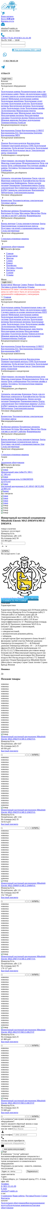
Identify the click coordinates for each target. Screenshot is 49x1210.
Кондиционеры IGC (10, 133)
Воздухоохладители (17, 143)
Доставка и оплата (9, 287)
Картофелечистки (31, 180)
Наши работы (19, 1196)
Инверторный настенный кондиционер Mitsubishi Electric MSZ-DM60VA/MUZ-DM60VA (23, 884)
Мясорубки (35, 213)
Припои (4, 143)
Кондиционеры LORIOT (33, 130)
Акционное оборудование (12, 246)
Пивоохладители (36, 118)
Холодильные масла (22, 150)
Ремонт (9, 263)
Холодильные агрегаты (19, 103)
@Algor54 (5, 73)
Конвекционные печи (35, 161)
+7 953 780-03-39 (10, 61)
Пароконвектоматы (29, 185)
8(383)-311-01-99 (23, 38)
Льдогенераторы (8, 110)
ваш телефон (6, 1135)
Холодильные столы (16, 108)
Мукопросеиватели (30, 163)
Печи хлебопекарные (17, 165)
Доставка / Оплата (14, 268)
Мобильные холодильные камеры (24, 99)
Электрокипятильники (24, 192)
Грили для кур (38, 178)
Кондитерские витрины (20, 106)
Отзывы (9, 275)
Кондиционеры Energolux (30, 133)
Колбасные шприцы (10, 211)
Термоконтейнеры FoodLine (13, 122)
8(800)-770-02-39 (8, 38)
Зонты (42, 223)
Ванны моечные (8, 223)
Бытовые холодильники (29, 120)
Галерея (9, 272)
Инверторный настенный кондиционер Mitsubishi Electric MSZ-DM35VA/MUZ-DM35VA (23, 811)
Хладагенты (29, 148)
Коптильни (6, 213)
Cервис (9, 260)
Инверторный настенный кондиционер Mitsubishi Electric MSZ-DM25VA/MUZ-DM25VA (23, 737)
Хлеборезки (6, 170)
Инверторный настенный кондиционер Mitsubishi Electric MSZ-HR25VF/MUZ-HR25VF (23, 1031)
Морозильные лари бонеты (31, 113)
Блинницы (26, 178)
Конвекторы (6, 200)
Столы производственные (27, 223)
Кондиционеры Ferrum (11, 130)
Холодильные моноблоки (12, 101)
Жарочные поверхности (11, 180)
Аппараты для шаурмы (11, 178)
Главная (9, 253)
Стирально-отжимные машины (15, 238)
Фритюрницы (37, 190)
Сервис (24, 284)
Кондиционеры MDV (10, 135)
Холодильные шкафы (35, 108)
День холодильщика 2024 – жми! (27, 50)
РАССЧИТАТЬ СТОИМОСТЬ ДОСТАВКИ (20, 599)
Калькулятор (12, 256)
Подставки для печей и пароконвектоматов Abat (22, 228)
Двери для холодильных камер (33, 94)
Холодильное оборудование (13, 1203)
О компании (6, 1196)
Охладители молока (19, 118)
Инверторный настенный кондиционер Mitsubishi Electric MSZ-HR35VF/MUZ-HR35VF (23, 1101)
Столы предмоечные (10, 231)
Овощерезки (14, 185)
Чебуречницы (7, 192)
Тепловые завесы (8, 203)
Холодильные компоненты (20, 1205)
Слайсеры (21, 215)
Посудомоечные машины (26, 188)
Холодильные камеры (11, 91)
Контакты (10, 270)
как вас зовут (7, 1129)
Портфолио (11, 265)
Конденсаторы (33, 143)
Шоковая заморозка (9, 120)
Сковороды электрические (19, 190)
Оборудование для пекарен (13, 161)
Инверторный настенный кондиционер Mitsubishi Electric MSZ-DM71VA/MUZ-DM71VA (23, 957)
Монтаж (10, 258)
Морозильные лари (9, 113)
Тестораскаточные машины (30, 168)
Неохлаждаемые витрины (12, 115)
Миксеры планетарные (11, 163)
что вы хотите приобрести (12, 1140)
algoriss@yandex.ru (9, 28)
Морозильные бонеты (26, 110)
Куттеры (15, 213)
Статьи (44, 1196)
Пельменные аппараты (29, 211)
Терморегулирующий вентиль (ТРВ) (17, 145)
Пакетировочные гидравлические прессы (19, 226)
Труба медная (18, 148)
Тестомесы (13, 168)
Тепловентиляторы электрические (28, 200)
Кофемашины (21, 183)
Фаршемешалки (34, 215)
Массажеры (25, 213)
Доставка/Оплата (33, 1196)
